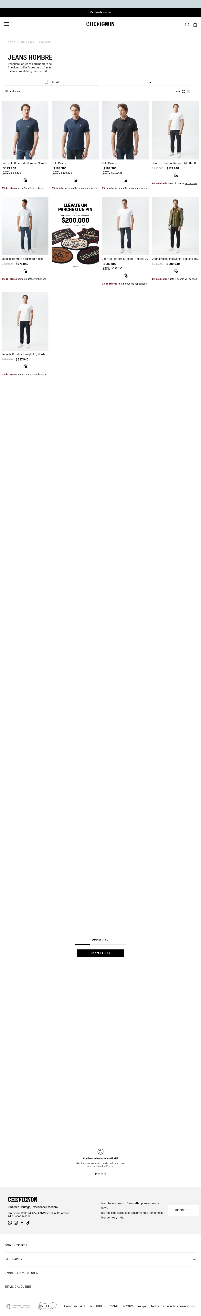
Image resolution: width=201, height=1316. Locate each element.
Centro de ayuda (100, 12)
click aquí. (50, 1201)
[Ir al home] (100, 26)
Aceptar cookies (36, 1215)
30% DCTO (45, 41)
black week (27, 41)
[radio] (183, 91)
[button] (6, 24)
